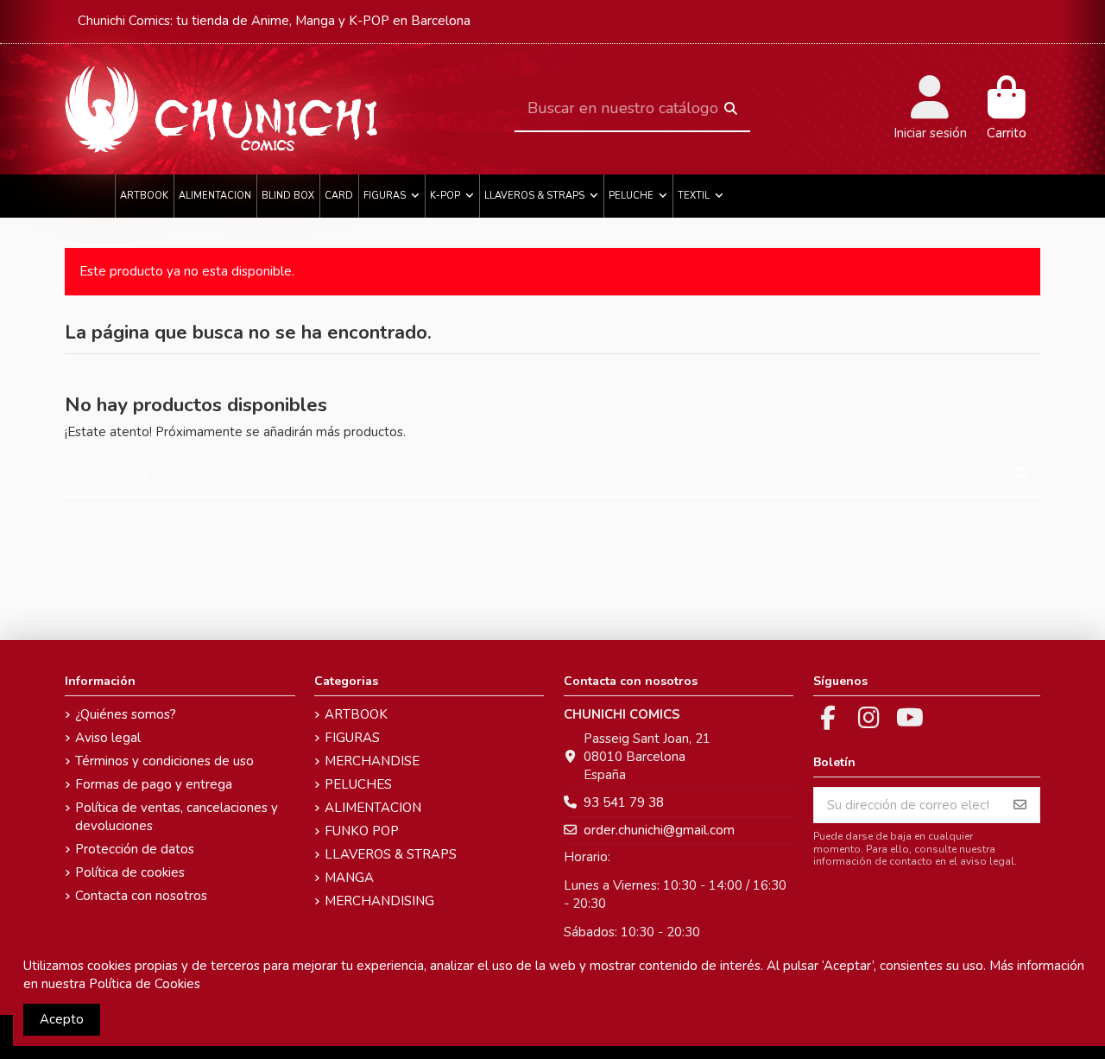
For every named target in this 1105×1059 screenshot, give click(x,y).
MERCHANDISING (379, 901)
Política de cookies (130, 872)
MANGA (349, 877)
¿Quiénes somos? (125, 714)
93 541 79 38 (624, 802)
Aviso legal (108, 737)
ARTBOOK (356, 714)
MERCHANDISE (372, 761)
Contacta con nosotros (141, 895)
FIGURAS (352, 737)
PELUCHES (358, 784)
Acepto (62, 1019)
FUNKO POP (362, 831)
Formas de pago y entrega (153, 784)
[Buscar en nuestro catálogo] (730, 109)
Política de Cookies (144, 983)
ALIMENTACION (373, 807)
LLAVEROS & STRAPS (391, 854)
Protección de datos (134, 849)
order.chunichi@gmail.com (659, 830)
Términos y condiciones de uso (164, 761)
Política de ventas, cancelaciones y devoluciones (176, 816)
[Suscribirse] (1020, 805)
